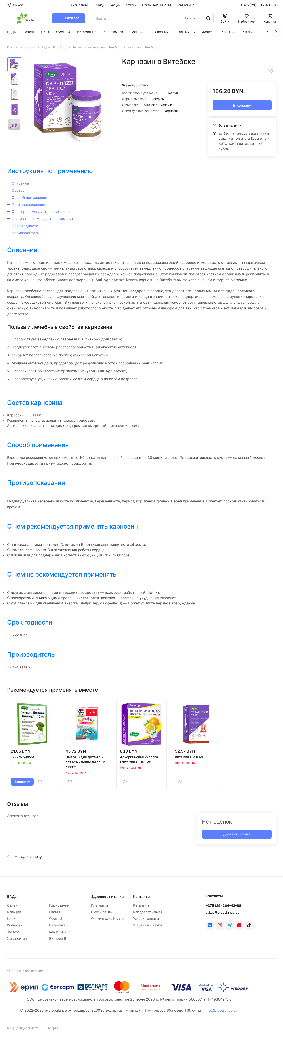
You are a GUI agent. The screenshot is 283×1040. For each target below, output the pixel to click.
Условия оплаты (146, 919)
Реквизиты (141, 905)
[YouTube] (239, 925)
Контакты (141, 896)
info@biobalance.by (221, 1010)
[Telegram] (229, 925)
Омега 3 (55, 919)
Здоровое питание (107, 896)
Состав (18, 190)
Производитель (25, 233)
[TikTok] (249, 925)
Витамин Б (57, 938)
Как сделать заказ (147, 912)
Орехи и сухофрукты (107, 919)
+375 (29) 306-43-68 (258, 5)
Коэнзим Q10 (59, 932)
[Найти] (208, 18)
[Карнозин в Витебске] (68, 103)
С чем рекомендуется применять (41, 211)
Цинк (11, 919)
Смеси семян (102, 912)
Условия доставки (147, 925)
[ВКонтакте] (210, 925)
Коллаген (14, 925)
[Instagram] (219, 925)
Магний (55, 912)
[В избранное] (271, 70)
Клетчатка (99, 905)
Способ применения (29, 197)
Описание (20, 183)
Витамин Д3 (59, 925)
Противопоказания (28, 204)
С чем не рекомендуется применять (43, 218)
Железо (13, 932)
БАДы (12, 896)
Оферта (52, 1028)
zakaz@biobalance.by (222, 912)
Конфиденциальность (23, 1028)
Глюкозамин (59, 905)
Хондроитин (17, 938)
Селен (12, 905)
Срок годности (25, 226)
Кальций (14, 912)
